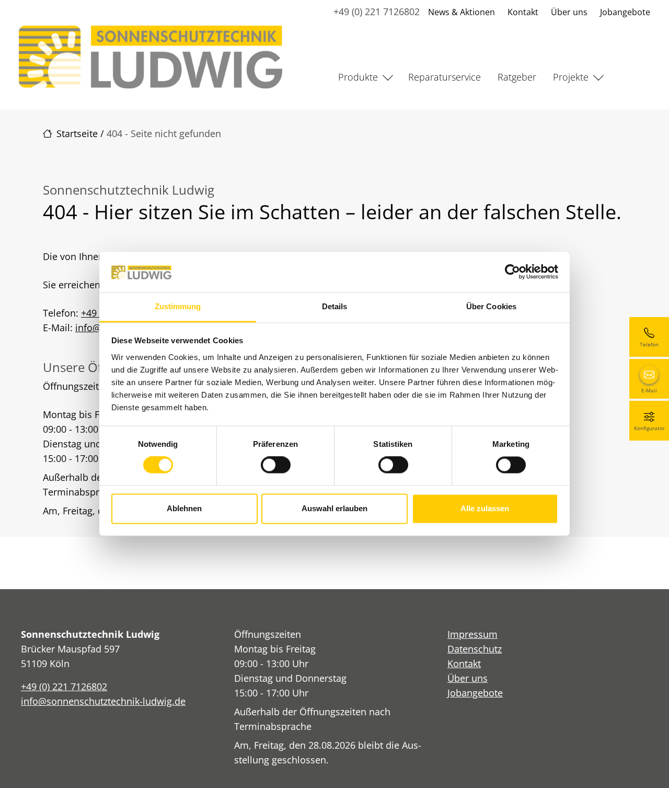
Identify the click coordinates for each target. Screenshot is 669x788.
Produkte (358, 77)
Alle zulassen (484, 508)
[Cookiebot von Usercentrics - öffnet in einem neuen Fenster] (512, 272)
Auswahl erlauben (334, 508)
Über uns (569, 12)
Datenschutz (474, 649)
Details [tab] (335, 306)
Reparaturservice (444, 77)
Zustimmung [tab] (178, 306)
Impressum (472, 634)
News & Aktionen (461, 12)
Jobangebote (625, 12)
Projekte (571, 77)
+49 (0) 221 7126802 (376, 11)
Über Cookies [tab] (491, 306)
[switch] (276, 465)
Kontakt (522, 12)
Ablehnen (184, 508)
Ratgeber (517, 77)
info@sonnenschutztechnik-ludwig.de (103, 701)
